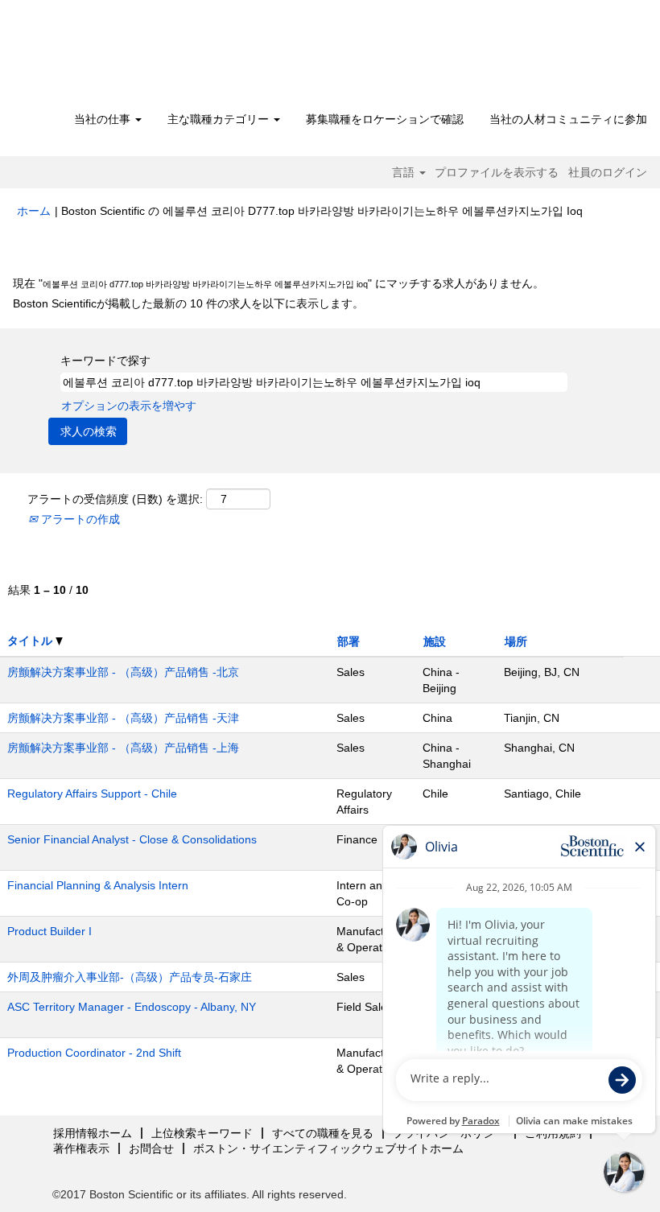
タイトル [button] (31, 640)
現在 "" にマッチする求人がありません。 (278, 283)
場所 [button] (516, 641)
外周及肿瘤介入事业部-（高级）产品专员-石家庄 (129, 977)
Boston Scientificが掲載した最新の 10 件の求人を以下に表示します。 (188, 303)
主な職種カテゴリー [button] (219, 119)
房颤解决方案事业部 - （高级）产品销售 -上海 (123, 747)
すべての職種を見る (322, 1133)
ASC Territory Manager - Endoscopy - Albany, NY (131, 1006)
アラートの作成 (79, 519)
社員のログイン (607, 172)
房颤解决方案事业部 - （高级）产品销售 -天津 (123, 717)
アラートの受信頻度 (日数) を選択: (115, 499)
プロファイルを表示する (497, 172)
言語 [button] (405, 172)
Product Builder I (49, 931)
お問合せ (151, 1148)
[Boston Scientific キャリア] (109, 58)
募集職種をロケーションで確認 (385, 119)
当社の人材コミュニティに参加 (568, 119)
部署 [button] (348, 641)
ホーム (34, 210)
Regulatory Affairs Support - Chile (92, 793)
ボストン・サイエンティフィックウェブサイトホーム (328, 1148)
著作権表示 (81, 1148)
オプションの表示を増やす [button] (128, 405)
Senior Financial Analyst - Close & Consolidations (132, 839)
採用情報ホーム (92, 1133)
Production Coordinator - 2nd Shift (94, 1052)
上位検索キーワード (202, 1133)
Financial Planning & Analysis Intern (97, 885)
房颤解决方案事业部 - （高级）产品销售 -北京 (123, 672)
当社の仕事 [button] (104, 119)
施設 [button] (434, 641)
